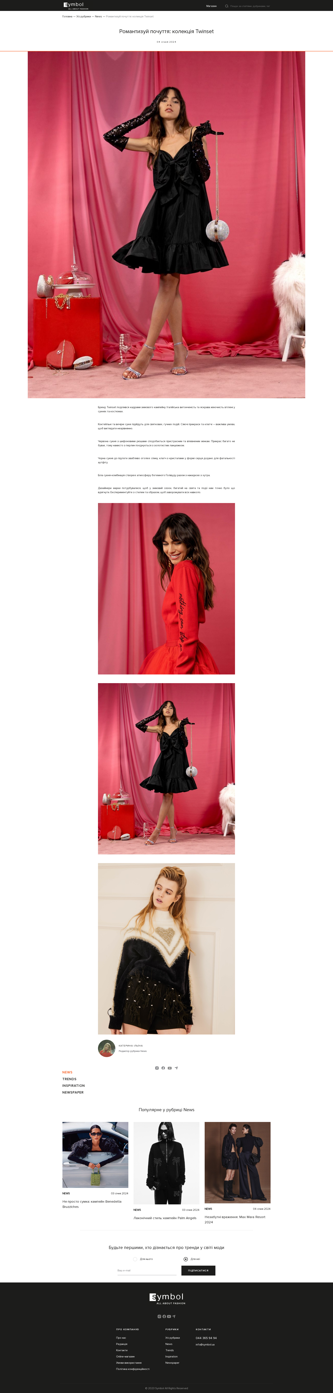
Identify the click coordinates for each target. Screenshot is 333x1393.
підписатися (198, 1270)
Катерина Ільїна (131, 1045)
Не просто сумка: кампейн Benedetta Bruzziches (92, 1204)
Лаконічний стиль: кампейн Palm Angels (165, 1218)
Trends (69, 1079)
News (98, 16)
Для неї (195, 1259)
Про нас (121, 1338)
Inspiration (73, 1086)
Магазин (211, 6)
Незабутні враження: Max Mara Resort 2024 (235, 1219)
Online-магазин (125, 1356)
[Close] (227, 6)
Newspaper (73, 1092)
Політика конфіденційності (133, 1369)
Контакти (121, 1350)
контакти (203, 1329)
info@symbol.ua (205, 1344)
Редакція (121, 1344)
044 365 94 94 (206, 1338)
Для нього (146, 1259)
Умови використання (129, 1363)
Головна (67, 16)
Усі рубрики (83, 16)
